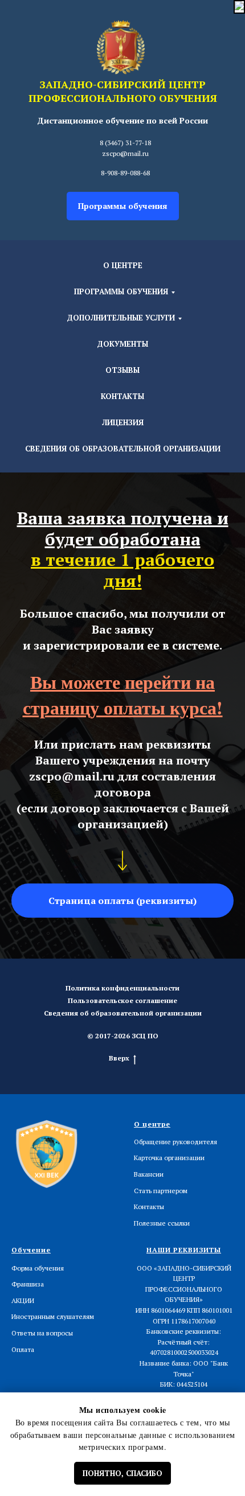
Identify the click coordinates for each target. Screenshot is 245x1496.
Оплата (22, 1349)
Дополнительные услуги (121, 318)
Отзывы (122, 370)
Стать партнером (160, 1190)
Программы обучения (121, 291)
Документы (122, 344)
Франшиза (27, 1284)
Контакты (122, 396)
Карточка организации (169, 1157)
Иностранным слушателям (52, 1316)
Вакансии (149, 1174)
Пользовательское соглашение (122, 1000)
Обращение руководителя (175, 1141)
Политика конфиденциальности (122, 988)
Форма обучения (37, 1268)
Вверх (119, 1058)
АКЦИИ (22, 1300)
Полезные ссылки (162, 1223)
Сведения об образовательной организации (122, 448)
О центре (122, 265)
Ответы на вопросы (42, 1333)
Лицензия (123, 422)
